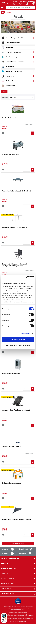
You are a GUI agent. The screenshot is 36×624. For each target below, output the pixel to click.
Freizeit (9, 12)
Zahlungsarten (8, 568)
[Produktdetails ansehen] (32, 133)
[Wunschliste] (3, 133)
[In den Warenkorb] (32, 170)
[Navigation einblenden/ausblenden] (2, 7)
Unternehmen (7, 594)
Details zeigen (25, 333)
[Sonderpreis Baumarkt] (3, 2)
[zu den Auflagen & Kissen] (17, 27)
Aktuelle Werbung (10, 558)
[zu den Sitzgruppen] (5, 25)
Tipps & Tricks (7, 584)
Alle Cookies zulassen (18, 339)
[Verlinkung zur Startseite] (2, 12)
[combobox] (20, 7)
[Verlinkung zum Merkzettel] (20, 4)
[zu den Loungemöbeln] (28, 27)
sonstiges (6, 589)
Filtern (4, 91)
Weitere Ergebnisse (18, 543)
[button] (8, 4)
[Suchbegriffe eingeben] (33, 7)
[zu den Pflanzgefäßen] (21, 29)
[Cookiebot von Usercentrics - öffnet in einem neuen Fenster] (26, 277)
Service (4, 563)
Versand (5, 574)
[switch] (31, 314)
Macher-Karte (7, 579)
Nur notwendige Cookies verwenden (18, 345)
